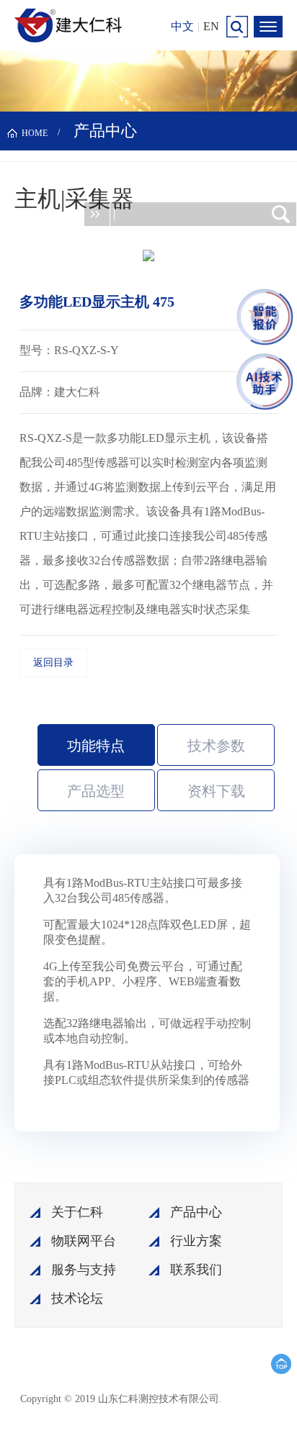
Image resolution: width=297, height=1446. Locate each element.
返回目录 (53, 662)
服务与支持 (83, 1269)
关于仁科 (77, 1212)
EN (211, 26)
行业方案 (196, 1241)
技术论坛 (77, 1298)
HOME (35, 133)
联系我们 (196, 1269)
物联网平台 (83, 1241)
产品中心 (196, 1212)
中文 (182, 26)
